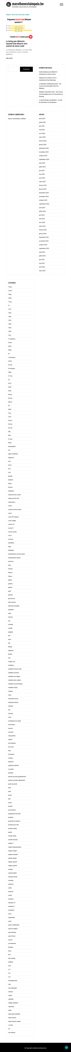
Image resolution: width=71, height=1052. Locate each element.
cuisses (10, 539)
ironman (10, 624)
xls (9, 1029)
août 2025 (42, 163)
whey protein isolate (14, 1021)
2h (9, 354)
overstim (11, 769)
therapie (10, 947)
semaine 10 (11, 903)
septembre (11, 917)
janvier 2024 (42, 233)
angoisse (11, 457)
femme (10, 569)
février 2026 (42, 141)
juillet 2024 (42, 211)
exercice (10, 561)
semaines (11, 910)
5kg (9, 431)
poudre (10, 806)
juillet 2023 (42, 256)
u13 (9, 973)
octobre (10, 758)
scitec (10, 895)
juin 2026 (42, 126)
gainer (10, 580)
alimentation (12, 446)
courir (10, 513)
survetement (12, 943)
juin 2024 (42, 215)
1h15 (9, 309)
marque (10, 691)
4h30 (9, 409)
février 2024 (42, 230)
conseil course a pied (14, 509)
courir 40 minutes (13, 517)
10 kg (10, 287)
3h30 (9, 387)
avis (9, 468)
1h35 (9, 320)
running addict (12, 873)
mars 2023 (42, 271)
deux (9, 546)
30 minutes (11, 368)
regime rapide (12, 858)
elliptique (11, 550)
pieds (10, 795)
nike (9, 750)
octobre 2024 (43, 200)
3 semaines (11, 357)
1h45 (9, 328)
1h (9, 305)
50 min (10, 424)
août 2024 (42, 207)
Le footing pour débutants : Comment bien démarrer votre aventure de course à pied (16, 43)
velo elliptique (12, 988)
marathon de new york (14, 669)
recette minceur (13, 839)
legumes (11, 650)
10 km (10, 290)
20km (10, 350)
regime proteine (13, 854)
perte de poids (12, 784)
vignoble (10, 999)
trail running (11, 958)
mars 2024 (42, 226)
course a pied (12, 532)
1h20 (9, 313)
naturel (10, 739)
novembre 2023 (44, 241)
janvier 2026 (42, 144)
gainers (10, 584)
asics (10, 465)
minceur (10, 713)
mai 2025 (42, 174)
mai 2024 (42, 219)
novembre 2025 (44, 152)
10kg (9, 294)
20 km (10, 342)
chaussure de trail (13, 498)
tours (9, 951)
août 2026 (42, 118)
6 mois (10, 439)
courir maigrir (12, 520)
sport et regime (13, 928)
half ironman (12, 602)
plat (9, 799)
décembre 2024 (44, 193)
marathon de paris (13, 673)
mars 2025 (42, 181)
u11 (9, 969)
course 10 (11, 524)
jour (9, 635)
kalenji (10, 647)
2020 (9, 346)
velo (9, 984)
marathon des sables (14, 680)
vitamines (11, 1006)
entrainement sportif (14, 558)
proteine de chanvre (14, 821)
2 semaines (11, 339)
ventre (10, 995)
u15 (9, 977)
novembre (11, 754)
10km (10, 298)
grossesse (11, 598)
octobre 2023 (43, 245)
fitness (10, 572)
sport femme (12, 932)
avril (9, 472)
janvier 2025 (42, 189)
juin (9, 643)
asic (9, 461)
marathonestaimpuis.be (28, 3)
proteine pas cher (13, 825)
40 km (10, 394)
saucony (10, 891)
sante (10, 888)
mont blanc (11, 724)
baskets (10, 480)
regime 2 (11, 843)
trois (9, 966)
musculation (11, 736)
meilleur (10, 706)
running (10, 869)
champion (11, 491)
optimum (11, 762)
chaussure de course (14, 495)
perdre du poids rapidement (16, 780)
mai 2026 (42, 130)
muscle (10, 728)
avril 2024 (42, 222)
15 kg (10, 302)
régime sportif (12, 862)
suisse (10, 940)
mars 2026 (42, 137)
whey (9, 1010)
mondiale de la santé (14, 721)
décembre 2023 (44, 237)
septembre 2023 (44, 248)
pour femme (12, 810)
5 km (9, 417)
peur (9, 787)
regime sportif (12, 865)
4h (9, 405)
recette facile (12, 836)
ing (9, 621)
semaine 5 (11, 906)
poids (10, 802)
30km (10, 372)
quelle (10, 832)
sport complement (13, 925)
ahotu (10, 443)
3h (9, 379)
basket (10, 476)
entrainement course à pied (16, 554)
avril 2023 (42, 267)
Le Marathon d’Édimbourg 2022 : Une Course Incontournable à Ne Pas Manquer (50, 86)
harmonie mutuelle (13, 606)
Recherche (26, 69)
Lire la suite (9, 58)
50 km (10, 420)
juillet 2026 (42, 122)
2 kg (9, 335)
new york (11, 747)
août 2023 (42, 252)
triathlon (10, 962)
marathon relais (12, 687)
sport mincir (11, 936)
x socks (10, 1025)
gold (9, 591)
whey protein (12, 1017)
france (10, 576)
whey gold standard (14, 1014)
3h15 (9, 383)
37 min (10, 376)
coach (10, 506)
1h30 (9, 316)
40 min (10, 398)
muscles (10, 732)
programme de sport (14, 814)
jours (9, 639)
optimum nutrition (13, 765)
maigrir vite (11, 661)
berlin (10, 483)
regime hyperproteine (14, 847)
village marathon (13, 1003)
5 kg (9, 413)
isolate (10, 628)
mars (9, 695)
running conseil (12, 877)
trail (9, 954)
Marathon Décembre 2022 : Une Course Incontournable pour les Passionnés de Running (51, 94)
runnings (10, 880)
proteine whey (12, 828)
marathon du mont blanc (15, 684)
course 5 (11, 528)
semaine (10, 899)
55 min (10, 428)
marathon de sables (14, 676)
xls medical (11, 1032)
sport (9, 921)
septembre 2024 (44, 204)
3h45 (9, 391)
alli (9, 450)
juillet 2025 (42, 167)
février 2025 (42, 185)
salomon (10, 884)
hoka (9, 613)
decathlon (11, 543)
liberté (10, 654)
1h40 (9, 324)
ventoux (10, 992)
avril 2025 (42, 178)
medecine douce (13, 702)
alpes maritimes (13, 454)
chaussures (11, 502)
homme (10, 617)
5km (9, 435)
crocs (10, 535)
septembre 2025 (44, 159)
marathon (11, 665)
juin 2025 (42, 170)
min (9, 710)
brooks (10, 487)
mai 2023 (42, 263)
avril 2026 (42, 133)
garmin (10, 587)
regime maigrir (12, 851)
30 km (10, 361)
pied (9, 791)
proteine (10, 817)
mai (9, 658)
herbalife (11, 609)
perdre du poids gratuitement (17, 776)
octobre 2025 (43, 155)
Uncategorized (12, 980)
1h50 (9, 331)
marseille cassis (13, 698)
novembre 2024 (44, 196)
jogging (10, 632)
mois (9, 717)
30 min (10, 365)
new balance (12, 743)
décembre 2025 (44, 148)
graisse (10, 595)
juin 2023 (42, 259)
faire (9, 565)
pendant (10, 773)
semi (9, 914)
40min (10, 402)
